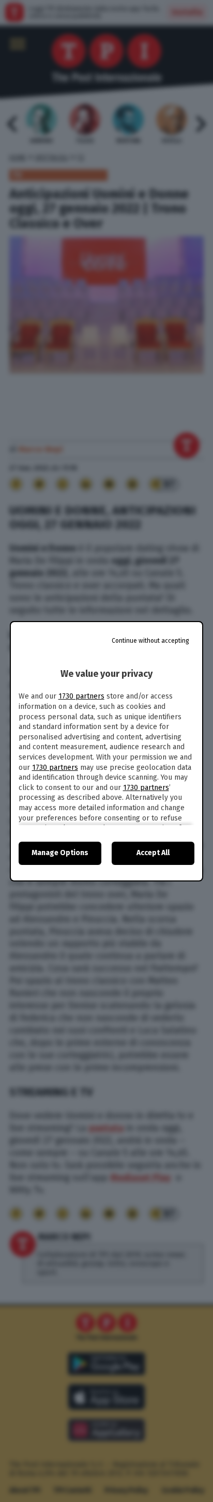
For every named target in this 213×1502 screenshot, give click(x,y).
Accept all (153, 852)
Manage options (60, 852)
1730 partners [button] (81, 696)
